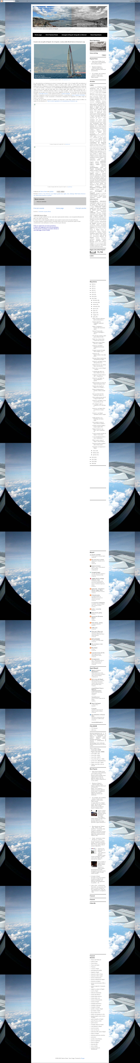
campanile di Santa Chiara (99, 137)
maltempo (93, 212)
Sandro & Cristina (96, 566)
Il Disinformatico (96, 595)
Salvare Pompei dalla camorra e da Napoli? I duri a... (98, 332)
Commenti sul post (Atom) (44, 211)
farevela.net (68, 144)
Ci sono (93, 649)
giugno (94, 312)
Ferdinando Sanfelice (101, 102)
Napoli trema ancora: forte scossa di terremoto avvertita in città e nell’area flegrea (98, 674)
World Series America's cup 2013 (43, 195)
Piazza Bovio (102, 109)
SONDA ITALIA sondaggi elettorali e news (98, 579)
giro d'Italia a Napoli (95, 1010)
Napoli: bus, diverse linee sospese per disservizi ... (98, 339)
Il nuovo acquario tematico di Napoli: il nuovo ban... (99, 434)
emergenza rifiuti (100, 169)
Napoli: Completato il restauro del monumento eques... (98, 328)
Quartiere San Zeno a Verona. (98, 591)
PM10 (96, 108)
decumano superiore (94, 161)
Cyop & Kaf (103, 99)
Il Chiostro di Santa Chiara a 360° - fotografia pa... (99, 375)
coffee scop (94, 627)
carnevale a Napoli (101, 141)
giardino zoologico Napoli (97, 1008)
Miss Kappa (94, 647)
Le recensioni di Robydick (98, 602)
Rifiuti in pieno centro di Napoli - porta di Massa (98, 441)
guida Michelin (102, 184)
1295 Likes (93, 730)
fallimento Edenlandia (95, 174)
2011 (93, 459)
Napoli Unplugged (96, 703)
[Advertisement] (102, 269)
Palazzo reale (102, 108)
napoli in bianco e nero (100, 233)
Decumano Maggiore (95, 100)
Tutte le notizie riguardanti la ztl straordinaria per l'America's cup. (62, 101)
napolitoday (70, 186)
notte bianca (103, 234)
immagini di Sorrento (101, 193)
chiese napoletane (98, 151)
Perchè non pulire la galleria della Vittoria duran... (98, 444)
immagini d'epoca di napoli (97, 1024)
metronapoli (96, 219)
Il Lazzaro (94, 708)
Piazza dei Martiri (101, 111)
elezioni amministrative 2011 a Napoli (98, 167)
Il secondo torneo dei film (98, 652)
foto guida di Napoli (101, 179)
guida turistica (94, 1022)
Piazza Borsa (93, 109)
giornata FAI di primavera (98, 182)
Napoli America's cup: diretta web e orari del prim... (99, 365)
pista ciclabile (94, 1046)
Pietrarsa (93, 967)
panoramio (93, 1037)
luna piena (96, 208)
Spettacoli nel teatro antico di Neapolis (101, 850)
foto (96, 179)
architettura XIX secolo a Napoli (98, 118)
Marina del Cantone (97, 104)
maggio (95, 314)
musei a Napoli (94, 229)
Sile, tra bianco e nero (97, 644)
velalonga (72, 193)
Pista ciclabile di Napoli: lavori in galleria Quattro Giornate (101, 863)
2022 (93, 290)
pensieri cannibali (96, 554)
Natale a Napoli (94, 107)
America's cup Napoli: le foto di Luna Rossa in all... (99, 401)
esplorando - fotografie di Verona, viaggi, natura (98, 589)
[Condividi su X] (60, 191)
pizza (95, 244)
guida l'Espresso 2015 (96, 1021)
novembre (95, 302)
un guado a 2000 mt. (96, 624)
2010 (93, 461)
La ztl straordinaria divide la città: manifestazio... (98, 437)
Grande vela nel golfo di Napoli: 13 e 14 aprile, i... (98, 386)
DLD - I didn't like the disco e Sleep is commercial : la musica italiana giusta (98, 662)
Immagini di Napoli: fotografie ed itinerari (74, 35)
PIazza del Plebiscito (96, 959)
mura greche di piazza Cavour (99, 228)
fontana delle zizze (95, 998)
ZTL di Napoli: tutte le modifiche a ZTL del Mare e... (99, 405)
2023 (93, 288)
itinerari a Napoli (97, 196)
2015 (93, 294)
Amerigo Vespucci (94, 89)
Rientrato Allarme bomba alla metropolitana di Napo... (99, 359)
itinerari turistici (101, 197)
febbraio (95, 452)
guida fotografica (95, 186)
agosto (94, 308)
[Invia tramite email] (57, 191)
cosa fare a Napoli (98, 156)
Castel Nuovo (98, 92)
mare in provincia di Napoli (96, 215)
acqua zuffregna (97, 113)
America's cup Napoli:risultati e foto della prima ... (99, 355)
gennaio (95, 454)
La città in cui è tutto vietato (97, 640)
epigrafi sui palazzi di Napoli (96, 170)
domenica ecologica (95, 981)
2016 (93, 292)
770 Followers (94, 728)
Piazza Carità (93, 111)
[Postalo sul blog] (59, 191)
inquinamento (94, 194)
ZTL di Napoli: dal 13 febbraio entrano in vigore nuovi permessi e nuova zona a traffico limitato (98, 75)
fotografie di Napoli (95, 1007)
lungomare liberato (101, 210)
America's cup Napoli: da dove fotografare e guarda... (98, 379)
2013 (93, 298)
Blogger (82, 1058)
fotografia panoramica (96, 1003)
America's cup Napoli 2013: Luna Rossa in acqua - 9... (98, 410)
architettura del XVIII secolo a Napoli (98, 122)
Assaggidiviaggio (96, 572)
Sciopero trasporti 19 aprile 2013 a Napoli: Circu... (98, 351)
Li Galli (98, 103)
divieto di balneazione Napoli (98, 979)
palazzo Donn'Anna (101, 237)
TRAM (93, 619)
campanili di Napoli (94, 138)
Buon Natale (99, 91)
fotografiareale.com (66, 79)
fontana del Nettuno (95, 994)
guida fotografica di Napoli (98, 186)
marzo (94, 450)
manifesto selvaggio (101, 212)
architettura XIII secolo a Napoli (98, 117)
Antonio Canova (102, 89)
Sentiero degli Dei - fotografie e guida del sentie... (97, 323)
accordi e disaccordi (96, 112)
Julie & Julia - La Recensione (98, 885)
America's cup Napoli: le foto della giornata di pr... (99, 362)
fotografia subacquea (95, 181)
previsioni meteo (99, 246)
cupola (99, 158)
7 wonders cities (93, 87)
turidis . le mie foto (96, 609)
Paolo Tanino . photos (97, 622)
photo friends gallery (97, 612)
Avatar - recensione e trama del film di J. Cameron (98, 839)
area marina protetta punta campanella (98, 124)
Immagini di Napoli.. (95, 876)
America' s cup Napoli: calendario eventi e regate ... (99, 414)
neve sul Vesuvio (94, 234)
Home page (38, 35)
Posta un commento (41, 201)
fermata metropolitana (95, 177)
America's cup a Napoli (51, 193)
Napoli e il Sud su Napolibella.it (96, 671)
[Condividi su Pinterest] (63, 191)
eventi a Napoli (94, 991)
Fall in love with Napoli (97, 679)
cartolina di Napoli (98, 143)
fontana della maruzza (96, 996)
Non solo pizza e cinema (98, 559)
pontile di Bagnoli (66, 93)
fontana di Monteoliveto (96, 1000)
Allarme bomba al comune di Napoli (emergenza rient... (99, 383)
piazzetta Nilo (94, 1044)
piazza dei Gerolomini (99, 242)
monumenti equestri (101, 223)
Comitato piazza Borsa (100, 98)
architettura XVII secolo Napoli (98, 119)
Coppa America (94, 99)
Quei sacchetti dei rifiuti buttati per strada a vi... (98, 394)
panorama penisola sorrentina (98, 239)
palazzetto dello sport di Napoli (98, 1031)
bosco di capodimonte (101, 134)
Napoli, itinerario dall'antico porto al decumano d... (98, 319)
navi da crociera (95, 1028)
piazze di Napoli (95, 1042)
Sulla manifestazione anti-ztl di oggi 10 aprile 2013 (99, 398)
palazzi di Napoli (95, 1033)
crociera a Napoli (99, 157)
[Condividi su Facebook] (62, 191)
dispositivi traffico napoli (98, 163)
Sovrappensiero (95, 659)
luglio (94, 310)
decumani (104, 160)
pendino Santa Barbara (96, 1039)
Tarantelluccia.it (95, 697)
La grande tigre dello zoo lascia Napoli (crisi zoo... (98, 372)
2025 (93, 286)
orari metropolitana (94, 236)
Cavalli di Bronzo (98, 94)
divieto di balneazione (96, 977)
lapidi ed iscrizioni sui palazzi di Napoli (98, 203)
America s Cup (41, 193)
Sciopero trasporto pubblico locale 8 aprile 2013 (98, 426)
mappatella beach (94, 214)
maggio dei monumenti (98, 211)
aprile (94, 316)
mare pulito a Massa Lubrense (98, 216)
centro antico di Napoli (98, 145)
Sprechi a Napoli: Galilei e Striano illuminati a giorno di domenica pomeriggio (102, 813)
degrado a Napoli (95, 972)
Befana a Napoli (93, 91)
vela (68, 193)
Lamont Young (93, 103)
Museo (104, 105)
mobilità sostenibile (94, 221)
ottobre (94, 304)
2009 (93, 463)
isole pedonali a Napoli (96, 1026)
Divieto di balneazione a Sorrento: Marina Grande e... (98, 391)
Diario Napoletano (96, 35)
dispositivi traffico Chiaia (98, 162)
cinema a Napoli (97, 153)
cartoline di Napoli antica (95, 144)
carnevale (92, 141)
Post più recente (39, 208)
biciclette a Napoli (95, 132)
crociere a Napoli (95, 968)
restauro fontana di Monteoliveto (95, 1048)
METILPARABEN (96, 639)
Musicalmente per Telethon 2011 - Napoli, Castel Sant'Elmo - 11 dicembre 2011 (98, 828)
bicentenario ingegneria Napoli (98, 130)
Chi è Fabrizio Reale (52, 35)
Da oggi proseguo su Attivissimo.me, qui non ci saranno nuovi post (97, 598)
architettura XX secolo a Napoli (98, 121)
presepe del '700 (98, 245)
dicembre (95, 300)
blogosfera (93, 134)
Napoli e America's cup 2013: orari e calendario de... (98, 430)
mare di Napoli (102, 214)
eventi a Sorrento (100, 173)
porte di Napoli (99, 244)
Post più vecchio (81, 208)
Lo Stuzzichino (95, 704)
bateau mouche (101, 129)
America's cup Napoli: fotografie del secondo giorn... (98, 347)
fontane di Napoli (100, 178)
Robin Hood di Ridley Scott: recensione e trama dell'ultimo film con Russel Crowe (98, 62)
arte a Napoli (98, 126)
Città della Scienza (43, 93)
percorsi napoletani (95, 240)
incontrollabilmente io (97, 722)
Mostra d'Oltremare (98, 105)
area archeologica (94, 123)
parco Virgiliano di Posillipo (78, 95)
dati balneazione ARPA (98, 159)
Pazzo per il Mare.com (97, 631)
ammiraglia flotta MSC (100, 116)
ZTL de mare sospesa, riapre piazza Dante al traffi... (99, 336)
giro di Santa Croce (95, 1012)
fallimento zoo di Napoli (100, 176)
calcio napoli (93, 136)
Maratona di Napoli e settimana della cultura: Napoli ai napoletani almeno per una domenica (98, 68)
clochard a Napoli (98, 154)
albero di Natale (96, 114)
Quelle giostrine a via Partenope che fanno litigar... (97, 419)
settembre (95, 306)
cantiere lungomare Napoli (99, 139)
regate (64, 193)
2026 (93, 284)
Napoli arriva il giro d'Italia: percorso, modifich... (98, 343)
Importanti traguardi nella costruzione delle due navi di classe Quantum (98, 634)
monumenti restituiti (94, 224)
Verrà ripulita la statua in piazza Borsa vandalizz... (99, 423)
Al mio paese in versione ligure (98, 556)
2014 (93, 296)
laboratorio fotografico (94, 200)
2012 (93, 457)
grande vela (60, 193)
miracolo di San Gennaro (100, 220)
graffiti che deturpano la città (98, 184)
